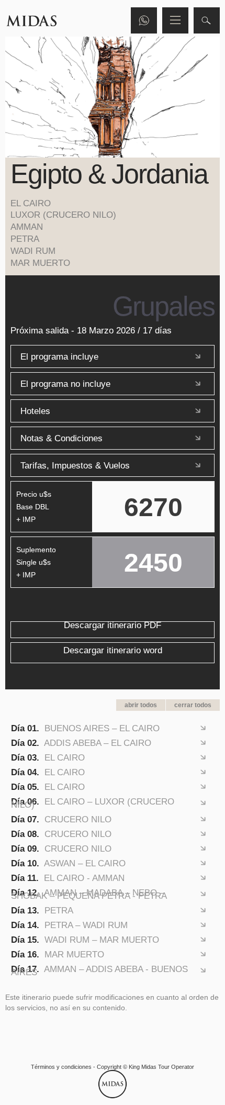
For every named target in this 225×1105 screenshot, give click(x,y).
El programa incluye (59, 356)
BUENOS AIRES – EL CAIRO (85, 728)
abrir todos (141, 705)
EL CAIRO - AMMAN (68, 878)
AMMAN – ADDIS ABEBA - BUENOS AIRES (99, 970)
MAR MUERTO (57, 954)
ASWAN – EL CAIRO (68, 863)
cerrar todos (192, 705)
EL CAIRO (48, 757)
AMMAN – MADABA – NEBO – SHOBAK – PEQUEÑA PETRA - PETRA (89, 894)
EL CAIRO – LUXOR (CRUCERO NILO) (92, 803)
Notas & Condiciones (61, 438)
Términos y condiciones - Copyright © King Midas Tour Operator (112, 1067)
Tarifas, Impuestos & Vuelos (75, 465)
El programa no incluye (65, 383)
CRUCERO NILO (61, 819)
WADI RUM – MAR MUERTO (85, 939)
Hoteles (35, 411)
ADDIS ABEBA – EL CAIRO (81, 743)
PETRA (42, 910)
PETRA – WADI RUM (69, 925)
